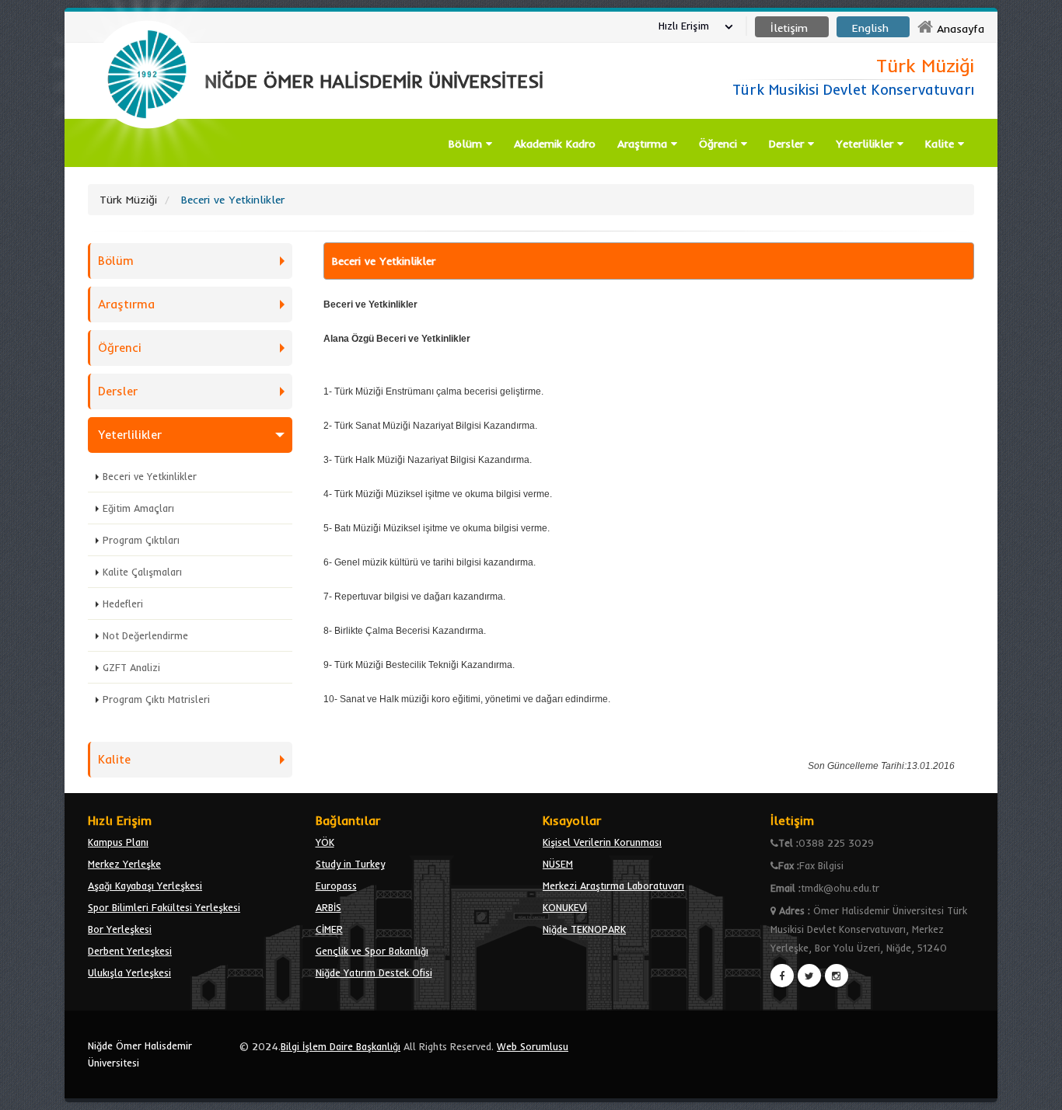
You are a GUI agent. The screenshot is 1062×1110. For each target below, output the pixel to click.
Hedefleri (123, 603)
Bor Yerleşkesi (120, 929)
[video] (147, 165)
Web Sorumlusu (532, 1046)
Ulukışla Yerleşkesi (129, 972)
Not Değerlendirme (145, 635)
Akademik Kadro (555, 144)
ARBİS (328, 907)
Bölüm (467, 144)
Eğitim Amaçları (138, 508)
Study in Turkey (350, 864)
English (870, 28)
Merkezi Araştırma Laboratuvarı (613, 885)
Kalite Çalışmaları (142, 571)
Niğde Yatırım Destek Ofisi (374, 972)
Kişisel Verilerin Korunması (602, 842)
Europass (336, 885)
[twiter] (809, 975)
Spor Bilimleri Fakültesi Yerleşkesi (164, 907)
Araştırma (644, 144)
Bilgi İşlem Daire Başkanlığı (340, 1046)
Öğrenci (720, 144)
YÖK (325, 842)
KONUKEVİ (565, 907)
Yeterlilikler (866, 144)
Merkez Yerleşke (124, 864)
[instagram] (836, 975)
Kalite (941, 144)
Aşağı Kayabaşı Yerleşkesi (145, 885)
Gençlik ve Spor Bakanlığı (372, 951)
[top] (1035, 1091)
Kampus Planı (118, 842)
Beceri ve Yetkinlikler (150, 476)
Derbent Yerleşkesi (130, 951)
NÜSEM (558, 864)
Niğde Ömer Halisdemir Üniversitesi (140, 1054)
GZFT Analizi (131, 667)
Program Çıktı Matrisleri (156, 699)
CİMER (329, 929)
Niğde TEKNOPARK (584, 929)
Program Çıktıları (141, 540)
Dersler (788, 144)
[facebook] (782, 975)
